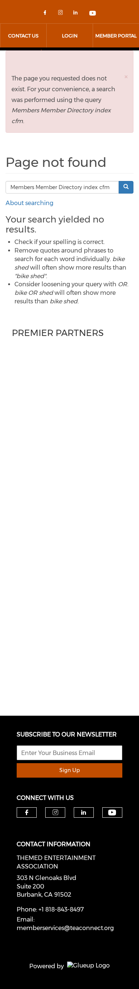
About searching (29, 203)
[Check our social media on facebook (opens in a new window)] (46, 13)
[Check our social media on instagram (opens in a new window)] (61, 13)
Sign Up (69, 770)
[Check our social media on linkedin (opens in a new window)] (77, 13)
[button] (126, 76)
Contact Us (23, 36)
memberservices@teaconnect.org (65, 928)
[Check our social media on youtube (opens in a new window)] (93, 13)
